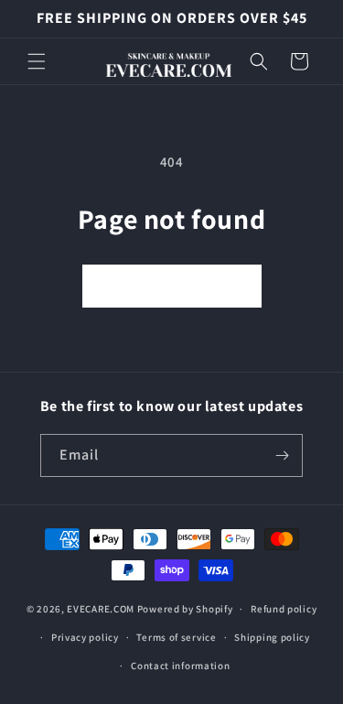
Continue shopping (172, 285)
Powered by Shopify (185, 608)
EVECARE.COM (100, 608)
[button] (36, 61)
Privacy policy (85, 637)
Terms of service (176, 637)
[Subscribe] (282, 455)
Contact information (180, 665)
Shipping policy (272, 637)
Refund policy (283, 608)
